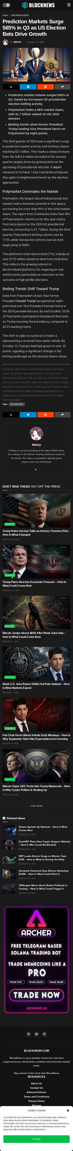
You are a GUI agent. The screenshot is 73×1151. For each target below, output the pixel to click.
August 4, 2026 (11, 795)
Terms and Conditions (36, 1096)
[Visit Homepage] (38, 5)
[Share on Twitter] (11, 87)
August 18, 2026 (11, 539)
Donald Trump (25, 301)
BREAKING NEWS (20, 15)
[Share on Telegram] (28, 87)
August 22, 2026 (27, 834)
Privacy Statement (45, 1146)
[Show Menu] (68, 5)
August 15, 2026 (11, 590)
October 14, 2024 (35, 42)
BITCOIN (9, 626)
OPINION (9, 524)
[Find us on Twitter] (28, 1034)
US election (17, 404)
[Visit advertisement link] (36, 960)
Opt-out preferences (26, 1146)
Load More (36, 806)
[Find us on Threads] (44, 1034)
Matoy (18, 42)
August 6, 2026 (11, 743)
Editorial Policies (36, 1092)
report (57, 167)
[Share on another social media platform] (62, 87)
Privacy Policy (36, 1101)
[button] (68, 1110)
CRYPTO (9, 779)
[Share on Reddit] (45, 87)
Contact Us (36, 1087)
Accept (36, 1138)
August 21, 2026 (27, 864)
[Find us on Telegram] (36, 1034)
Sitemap (36, 1105)
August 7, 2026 (11, 641)
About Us (36, 1083)
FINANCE (10, 677)
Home (5, 15)
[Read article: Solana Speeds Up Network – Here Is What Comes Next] (9, 830)
